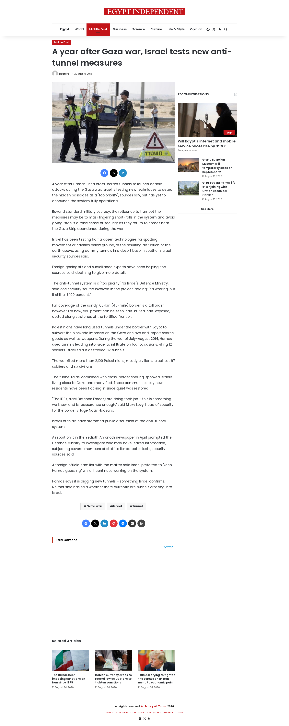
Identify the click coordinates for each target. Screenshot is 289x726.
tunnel (138, 506)
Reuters (64, 73)
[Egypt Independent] (144, 11)
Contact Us (137, 712)
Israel (117, 506)
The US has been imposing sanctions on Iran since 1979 (68, 678)
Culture (156, 29)
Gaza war (94, 506)
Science (138, 29)
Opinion (196, 29)
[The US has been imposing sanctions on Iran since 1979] (70, 660)
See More (207, 209)
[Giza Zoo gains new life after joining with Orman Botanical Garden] (188, 188)
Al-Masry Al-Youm (153, 706)
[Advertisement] (113, 591)
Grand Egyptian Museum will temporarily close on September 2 (217, 166)
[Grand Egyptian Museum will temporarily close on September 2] (188, 165)
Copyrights (154, 712)
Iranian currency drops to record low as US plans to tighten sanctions (113, 678)
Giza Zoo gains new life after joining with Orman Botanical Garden (219, 189)
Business (120, 29)
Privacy (168, 712)
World (79, 29)
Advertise (122, 712)
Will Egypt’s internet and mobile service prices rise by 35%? (207, 144)
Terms (179, 712)
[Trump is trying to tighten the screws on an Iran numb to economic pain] (156, 660)
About (109, 712)
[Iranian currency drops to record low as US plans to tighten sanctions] (113, 660)
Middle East (98, 29)
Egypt (64, 29)
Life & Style (176, 29)
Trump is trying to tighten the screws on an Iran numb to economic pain (156, 678)
